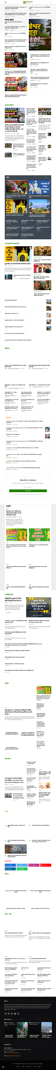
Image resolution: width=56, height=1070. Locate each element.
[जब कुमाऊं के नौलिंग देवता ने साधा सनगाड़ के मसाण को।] (48, 328)
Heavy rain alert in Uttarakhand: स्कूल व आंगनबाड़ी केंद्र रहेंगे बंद (30, 141)
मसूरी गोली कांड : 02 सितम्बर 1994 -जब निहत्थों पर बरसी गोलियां (15, 385)
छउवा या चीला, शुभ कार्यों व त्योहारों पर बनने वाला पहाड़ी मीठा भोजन (11, 975)
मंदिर (6, 265)
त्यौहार (31, 74)
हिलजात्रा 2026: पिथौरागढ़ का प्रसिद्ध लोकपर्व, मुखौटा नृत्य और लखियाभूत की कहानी (39, 14)
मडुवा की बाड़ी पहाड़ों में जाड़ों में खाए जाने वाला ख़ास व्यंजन (44, 968)
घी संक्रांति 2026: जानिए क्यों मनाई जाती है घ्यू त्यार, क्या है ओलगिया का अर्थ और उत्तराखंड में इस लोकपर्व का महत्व (28, 734)
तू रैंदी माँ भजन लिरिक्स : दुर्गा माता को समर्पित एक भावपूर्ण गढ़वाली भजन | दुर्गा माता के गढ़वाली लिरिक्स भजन (45, 794)
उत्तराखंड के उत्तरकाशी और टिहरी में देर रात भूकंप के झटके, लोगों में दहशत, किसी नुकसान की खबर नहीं (42, 136)
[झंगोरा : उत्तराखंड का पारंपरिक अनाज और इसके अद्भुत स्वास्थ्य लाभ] (40, 923)
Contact (22, 1066)
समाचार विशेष (7, 43)
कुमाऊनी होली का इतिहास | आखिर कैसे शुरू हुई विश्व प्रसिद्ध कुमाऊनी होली (39, 366)
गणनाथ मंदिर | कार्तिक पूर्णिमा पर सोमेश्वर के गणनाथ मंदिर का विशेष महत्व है (16, 196)
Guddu (31, 48)
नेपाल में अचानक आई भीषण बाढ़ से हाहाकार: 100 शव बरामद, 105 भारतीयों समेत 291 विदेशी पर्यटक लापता (16, 8)
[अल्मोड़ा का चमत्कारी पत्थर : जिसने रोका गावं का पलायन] (49, 665)
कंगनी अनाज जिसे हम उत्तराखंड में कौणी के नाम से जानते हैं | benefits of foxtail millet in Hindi (11, 982)
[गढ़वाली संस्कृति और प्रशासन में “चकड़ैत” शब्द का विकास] (49, 658)
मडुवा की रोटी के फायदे (25, 968)
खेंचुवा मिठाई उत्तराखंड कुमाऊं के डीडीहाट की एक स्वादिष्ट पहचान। (44, 989)
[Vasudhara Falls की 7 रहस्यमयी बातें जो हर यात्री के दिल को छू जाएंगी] (16, 883)
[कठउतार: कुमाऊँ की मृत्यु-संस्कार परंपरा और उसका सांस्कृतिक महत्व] (39, 556)
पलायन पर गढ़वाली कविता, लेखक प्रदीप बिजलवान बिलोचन (16, 841)
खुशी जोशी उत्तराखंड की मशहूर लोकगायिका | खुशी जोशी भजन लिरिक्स (31, 803)
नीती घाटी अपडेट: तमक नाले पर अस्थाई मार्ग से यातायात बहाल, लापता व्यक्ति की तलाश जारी (31, 166)
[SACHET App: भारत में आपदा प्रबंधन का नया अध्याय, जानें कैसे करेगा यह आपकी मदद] (47, 462)
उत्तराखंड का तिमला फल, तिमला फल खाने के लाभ (28, 975)
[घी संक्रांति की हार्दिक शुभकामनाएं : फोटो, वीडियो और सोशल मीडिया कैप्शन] (12, 727)
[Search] (50, 2)
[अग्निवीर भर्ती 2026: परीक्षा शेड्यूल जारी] (47, 436)
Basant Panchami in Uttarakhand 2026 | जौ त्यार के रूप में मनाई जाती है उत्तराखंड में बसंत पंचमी (41, 744)
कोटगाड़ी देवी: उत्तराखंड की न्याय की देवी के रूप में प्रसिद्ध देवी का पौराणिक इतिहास (12, 228)
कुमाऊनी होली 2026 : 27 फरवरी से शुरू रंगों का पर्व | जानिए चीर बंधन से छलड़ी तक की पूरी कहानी (41, 724)
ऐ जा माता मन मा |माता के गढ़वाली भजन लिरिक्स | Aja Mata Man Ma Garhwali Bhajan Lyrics (14, 780)
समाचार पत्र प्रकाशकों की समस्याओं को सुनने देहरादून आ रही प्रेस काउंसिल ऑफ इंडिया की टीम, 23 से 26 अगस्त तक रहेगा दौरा (16, 14)
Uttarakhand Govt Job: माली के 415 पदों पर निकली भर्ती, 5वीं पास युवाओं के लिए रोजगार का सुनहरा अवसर (23, 455)
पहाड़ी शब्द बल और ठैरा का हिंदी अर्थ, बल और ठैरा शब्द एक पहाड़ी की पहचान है (17, 856)
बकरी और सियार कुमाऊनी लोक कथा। (11, 300)
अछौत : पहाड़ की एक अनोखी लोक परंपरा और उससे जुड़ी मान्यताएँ (39, 587)
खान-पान (6, 931)
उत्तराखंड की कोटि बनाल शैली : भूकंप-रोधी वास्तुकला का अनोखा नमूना (27, 407)
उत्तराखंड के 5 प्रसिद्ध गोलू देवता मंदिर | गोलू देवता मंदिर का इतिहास (39, 196)
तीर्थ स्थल (6, 602)
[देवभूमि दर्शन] (28, 2)
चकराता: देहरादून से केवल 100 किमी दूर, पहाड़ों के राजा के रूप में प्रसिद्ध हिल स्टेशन (19, 670)
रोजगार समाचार (8, 424)
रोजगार (8, 418)
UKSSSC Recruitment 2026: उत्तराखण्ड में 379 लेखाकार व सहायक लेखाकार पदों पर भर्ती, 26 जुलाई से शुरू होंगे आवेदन (24, 422)
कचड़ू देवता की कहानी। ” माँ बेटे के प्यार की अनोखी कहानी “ (14, 320)
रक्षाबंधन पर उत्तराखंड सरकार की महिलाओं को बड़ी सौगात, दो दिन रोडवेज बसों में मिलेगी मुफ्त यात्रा (16, 95)
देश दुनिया (6, 30)
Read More (46, 177)
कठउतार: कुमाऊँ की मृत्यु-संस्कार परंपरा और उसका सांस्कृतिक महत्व (38, 567)
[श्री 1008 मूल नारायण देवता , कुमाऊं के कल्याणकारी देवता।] (48, 335)
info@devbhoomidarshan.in (14, 1055)
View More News (46, 105)
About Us (18, 1066)
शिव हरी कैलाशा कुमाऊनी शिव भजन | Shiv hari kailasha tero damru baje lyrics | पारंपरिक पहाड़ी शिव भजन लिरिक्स (18, 796)
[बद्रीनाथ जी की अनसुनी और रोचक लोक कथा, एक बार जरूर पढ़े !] (48, 308)
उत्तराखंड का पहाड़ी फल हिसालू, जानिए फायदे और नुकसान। (43, 981)
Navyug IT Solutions (39, 1063)
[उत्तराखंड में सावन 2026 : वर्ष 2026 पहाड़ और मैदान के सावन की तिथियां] (39, 534)
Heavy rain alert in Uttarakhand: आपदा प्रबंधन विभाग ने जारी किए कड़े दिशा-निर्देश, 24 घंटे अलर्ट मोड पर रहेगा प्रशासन (31, 121)
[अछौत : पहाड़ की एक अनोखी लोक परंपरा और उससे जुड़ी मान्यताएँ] (39, 576)
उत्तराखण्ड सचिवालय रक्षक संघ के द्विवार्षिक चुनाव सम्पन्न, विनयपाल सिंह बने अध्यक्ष (39, 63)
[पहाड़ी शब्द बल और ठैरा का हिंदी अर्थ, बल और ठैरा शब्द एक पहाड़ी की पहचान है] (16, 849)
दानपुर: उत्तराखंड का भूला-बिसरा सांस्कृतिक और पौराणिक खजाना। (26, 393)
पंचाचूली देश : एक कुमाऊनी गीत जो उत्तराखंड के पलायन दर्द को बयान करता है (31, 795)
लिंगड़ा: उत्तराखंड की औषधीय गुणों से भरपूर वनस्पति (14, 933)
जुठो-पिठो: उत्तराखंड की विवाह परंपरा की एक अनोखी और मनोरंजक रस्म (16, 567)
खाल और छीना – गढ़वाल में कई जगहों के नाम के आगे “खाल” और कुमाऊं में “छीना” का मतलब (41, 841)
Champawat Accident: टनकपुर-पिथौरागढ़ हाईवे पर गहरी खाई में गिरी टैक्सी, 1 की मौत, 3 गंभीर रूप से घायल (31, 157)
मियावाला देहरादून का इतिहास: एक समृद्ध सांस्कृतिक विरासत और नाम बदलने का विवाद (11, 407)
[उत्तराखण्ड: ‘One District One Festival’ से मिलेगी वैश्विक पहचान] (8, 155)
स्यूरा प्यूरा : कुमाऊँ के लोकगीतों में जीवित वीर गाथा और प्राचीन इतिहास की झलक (15, 366)
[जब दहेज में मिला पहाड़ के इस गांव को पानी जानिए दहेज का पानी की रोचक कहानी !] (48, 341)
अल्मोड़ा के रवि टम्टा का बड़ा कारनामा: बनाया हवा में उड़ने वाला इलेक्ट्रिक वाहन (42, 159)
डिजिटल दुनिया (8, 463)
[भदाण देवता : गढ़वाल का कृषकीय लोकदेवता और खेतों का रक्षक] (16, 576)
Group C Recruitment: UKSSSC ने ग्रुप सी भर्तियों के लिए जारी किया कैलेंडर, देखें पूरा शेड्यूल (23, 467)
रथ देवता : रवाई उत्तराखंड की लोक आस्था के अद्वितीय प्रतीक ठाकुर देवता (41, 294)
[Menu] (6, 2)
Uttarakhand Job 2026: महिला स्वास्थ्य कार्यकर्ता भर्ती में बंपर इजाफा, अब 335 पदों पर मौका (22, 447)
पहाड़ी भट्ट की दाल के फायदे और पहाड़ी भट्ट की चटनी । (27, 981)
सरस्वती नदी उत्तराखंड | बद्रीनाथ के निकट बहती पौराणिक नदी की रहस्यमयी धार (27, 234)
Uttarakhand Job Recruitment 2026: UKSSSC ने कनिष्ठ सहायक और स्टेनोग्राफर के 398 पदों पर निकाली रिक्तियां (24, 428)
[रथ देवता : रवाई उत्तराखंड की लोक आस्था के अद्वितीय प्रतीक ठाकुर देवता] (42, 285)
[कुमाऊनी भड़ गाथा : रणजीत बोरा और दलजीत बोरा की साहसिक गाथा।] (42, 251)
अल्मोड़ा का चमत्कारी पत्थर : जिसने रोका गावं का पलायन (14, 663)
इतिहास (6, 368)
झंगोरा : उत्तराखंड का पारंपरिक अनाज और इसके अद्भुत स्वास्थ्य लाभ (40, 933)
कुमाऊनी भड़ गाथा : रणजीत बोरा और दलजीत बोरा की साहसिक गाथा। (42, 260)
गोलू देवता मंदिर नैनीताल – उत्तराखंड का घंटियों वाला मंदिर (27, 221)
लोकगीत (6, 784)
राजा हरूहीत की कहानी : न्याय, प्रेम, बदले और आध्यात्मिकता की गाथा (11, 400)
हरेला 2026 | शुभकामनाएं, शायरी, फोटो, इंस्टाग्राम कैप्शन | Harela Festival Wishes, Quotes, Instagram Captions (16, 546)
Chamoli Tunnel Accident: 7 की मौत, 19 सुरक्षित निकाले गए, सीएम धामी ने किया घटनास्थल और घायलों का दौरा (31, 131)
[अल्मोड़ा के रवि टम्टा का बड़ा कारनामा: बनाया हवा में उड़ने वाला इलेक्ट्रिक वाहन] (49, 158)
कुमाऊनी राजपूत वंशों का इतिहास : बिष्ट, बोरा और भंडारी (27, 400)
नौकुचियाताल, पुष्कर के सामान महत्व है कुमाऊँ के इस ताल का (13, 599)
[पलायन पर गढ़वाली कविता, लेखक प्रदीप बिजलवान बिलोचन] (16, 834)
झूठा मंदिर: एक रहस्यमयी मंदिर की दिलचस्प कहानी (14, 215)
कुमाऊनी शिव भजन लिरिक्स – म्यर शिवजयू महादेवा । (31, 762)
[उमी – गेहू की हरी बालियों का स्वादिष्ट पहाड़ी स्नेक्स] (40, 948)
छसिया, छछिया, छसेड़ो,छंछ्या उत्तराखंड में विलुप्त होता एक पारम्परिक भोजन (44, 975)
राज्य (5, 36)
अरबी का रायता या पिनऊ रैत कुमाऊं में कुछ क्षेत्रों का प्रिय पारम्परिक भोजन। (28, 989)
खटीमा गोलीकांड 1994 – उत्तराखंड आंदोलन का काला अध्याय (39, 385)
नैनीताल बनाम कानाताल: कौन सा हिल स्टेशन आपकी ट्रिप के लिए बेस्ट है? (17, 650)
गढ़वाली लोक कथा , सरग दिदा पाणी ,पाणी (11, 313)
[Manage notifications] (3, 1067)
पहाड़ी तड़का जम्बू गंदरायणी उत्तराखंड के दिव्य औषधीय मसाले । (11, 989)
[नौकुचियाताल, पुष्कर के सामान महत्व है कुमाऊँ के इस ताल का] (38, 607)
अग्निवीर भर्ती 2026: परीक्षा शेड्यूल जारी (13, 434)
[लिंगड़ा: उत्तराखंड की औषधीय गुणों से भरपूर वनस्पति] (16, 923)
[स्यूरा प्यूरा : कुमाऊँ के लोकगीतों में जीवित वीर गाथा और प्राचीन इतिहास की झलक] (16, 357)
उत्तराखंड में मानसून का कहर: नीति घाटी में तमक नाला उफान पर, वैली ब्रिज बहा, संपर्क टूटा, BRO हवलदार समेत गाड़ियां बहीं (44, 120)
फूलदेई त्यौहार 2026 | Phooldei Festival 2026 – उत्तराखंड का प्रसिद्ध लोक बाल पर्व (40, 733)
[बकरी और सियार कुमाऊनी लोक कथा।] (48, 301)
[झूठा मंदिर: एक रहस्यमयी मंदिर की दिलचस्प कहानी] (16, 206)
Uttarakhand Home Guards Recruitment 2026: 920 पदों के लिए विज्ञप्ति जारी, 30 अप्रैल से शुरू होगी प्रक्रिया (24, 441)
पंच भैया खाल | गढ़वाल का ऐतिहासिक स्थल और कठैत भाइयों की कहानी (15, 632)
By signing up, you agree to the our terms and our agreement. (29, 494)
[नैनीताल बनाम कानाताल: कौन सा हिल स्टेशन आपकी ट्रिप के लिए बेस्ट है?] (49, 652)
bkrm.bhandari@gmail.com (12, 1052)
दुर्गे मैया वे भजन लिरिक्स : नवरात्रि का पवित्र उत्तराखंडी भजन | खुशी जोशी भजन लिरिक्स (45, 773)
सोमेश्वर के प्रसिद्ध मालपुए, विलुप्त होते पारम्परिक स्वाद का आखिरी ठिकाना (11, 968)
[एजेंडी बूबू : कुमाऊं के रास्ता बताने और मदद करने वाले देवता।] (8, 276)
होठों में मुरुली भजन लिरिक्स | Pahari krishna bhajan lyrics (31, 779)
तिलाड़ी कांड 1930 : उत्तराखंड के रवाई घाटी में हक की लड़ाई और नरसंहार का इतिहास (43, 393)
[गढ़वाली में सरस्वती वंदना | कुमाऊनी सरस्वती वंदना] (40, 819)
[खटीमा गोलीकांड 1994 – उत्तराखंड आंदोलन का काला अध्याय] (40, 377)
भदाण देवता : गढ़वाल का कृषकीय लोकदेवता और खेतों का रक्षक (15, 587)
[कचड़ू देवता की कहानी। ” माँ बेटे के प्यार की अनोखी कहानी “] (48, 321)
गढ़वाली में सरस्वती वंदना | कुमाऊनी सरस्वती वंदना (40, 825)
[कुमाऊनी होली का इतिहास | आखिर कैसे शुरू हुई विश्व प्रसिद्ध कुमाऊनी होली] (40, 357)
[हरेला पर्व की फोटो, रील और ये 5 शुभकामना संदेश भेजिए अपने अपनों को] (12, 742)
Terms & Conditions (37, 1066)
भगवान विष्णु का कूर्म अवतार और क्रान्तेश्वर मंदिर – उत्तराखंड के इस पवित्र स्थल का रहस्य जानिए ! (37, 215)
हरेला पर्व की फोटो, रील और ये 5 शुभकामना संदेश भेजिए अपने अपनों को (12, 748)
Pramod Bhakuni (8, 410)
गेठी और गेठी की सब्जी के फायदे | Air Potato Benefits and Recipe (15, 959)
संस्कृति (6, 49)
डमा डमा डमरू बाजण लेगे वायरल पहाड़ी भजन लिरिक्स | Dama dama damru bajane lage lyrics (31, 770)
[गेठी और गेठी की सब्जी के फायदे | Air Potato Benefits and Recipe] (16, 948)
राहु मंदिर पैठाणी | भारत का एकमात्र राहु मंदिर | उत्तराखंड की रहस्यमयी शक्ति (12, 234)
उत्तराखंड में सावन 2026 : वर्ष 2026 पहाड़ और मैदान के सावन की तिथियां (38, 545)
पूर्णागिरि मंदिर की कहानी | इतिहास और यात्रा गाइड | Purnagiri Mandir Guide (39, 621)
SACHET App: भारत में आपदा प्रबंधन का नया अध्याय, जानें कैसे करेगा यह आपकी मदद (21, 461)
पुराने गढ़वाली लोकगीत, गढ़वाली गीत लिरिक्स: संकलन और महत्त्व (31, 787)
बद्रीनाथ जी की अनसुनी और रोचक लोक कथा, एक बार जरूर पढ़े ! (15, 306)
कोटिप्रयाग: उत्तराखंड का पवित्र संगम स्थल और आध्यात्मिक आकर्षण (27, 228)
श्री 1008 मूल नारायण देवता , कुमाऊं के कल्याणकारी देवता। (15, 333)
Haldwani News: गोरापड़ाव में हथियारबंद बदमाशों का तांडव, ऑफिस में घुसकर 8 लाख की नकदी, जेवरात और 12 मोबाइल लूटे (15, 73)
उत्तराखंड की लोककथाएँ (37, 257)
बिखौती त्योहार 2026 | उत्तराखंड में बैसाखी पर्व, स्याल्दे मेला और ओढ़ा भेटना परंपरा (40, 706)
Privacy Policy (36, 494)
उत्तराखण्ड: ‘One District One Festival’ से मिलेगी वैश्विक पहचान (39, 8)
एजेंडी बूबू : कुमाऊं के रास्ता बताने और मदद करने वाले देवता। (22, 276)
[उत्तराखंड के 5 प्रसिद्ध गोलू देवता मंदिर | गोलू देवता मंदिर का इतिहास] (39, 187)
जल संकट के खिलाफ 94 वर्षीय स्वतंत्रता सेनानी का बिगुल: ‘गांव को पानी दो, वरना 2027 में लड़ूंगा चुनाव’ (42, 148)
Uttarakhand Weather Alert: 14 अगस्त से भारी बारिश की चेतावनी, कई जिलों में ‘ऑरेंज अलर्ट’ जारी (31, 149)
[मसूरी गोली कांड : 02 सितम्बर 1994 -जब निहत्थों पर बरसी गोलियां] (16, 377)
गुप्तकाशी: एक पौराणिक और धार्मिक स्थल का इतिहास (43, 228)
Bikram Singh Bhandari (24, 278)
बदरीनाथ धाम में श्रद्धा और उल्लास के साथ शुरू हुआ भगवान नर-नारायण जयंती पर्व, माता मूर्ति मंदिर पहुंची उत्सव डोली (39, 78)
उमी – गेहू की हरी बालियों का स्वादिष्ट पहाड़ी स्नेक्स (37, 958)
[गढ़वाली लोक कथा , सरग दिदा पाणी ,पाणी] (48, 315)
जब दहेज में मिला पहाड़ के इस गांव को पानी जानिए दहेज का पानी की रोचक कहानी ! (18, 340)
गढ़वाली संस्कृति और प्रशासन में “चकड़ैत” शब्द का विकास (15, 657)
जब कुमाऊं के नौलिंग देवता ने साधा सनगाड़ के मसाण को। (14, 326)
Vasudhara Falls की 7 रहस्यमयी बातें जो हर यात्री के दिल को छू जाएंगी (16, 621)
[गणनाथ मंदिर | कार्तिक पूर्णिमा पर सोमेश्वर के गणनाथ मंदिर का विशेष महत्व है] (16, 187)
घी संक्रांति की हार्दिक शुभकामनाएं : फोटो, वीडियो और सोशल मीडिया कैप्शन (39, 84)
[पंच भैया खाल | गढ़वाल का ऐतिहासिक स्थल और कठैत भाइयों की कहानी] (40, 883)
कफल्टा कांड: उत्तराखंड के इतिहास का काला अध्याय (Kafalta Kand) (43, 400)
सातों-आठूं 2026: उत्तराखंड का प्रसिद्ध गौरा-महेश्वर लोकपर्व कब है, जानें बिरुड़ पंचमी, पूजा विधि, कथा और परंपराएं (39, 71)
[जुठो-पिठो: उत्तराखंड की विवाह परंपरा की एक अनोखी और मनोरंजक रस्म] (16, 556)
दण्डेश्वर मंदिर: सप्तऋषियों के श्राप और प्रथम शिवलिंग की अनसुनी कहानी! (42, 221)
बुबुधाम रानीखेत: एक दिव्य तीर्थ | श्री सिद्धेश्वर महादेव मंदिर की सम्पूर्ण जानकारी (41, 277)
